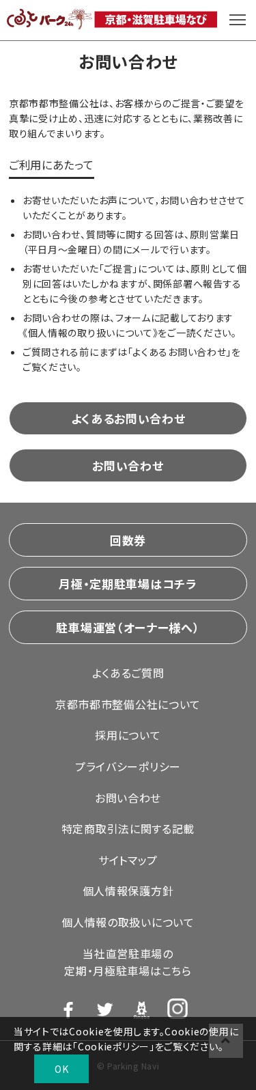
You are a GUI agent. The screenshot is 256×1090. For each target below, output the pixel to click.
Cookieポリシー (114, 1046)
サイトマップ (128, 860)
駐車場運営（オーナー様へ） (127, 627)
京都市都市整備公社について (128, 704)
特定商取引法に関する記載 (128, 828)
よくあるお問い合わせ (128, 418)
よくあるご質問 (128, 673)
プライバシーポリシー (128, 766)
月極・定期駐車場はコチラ (128, 583)
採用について (127, 735)
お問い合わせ (127, 465)
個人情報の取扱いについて (127, 922)
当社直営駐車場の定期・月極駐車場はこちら (127, 962)
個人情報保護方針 (128, 890)
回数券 (128, 539)
